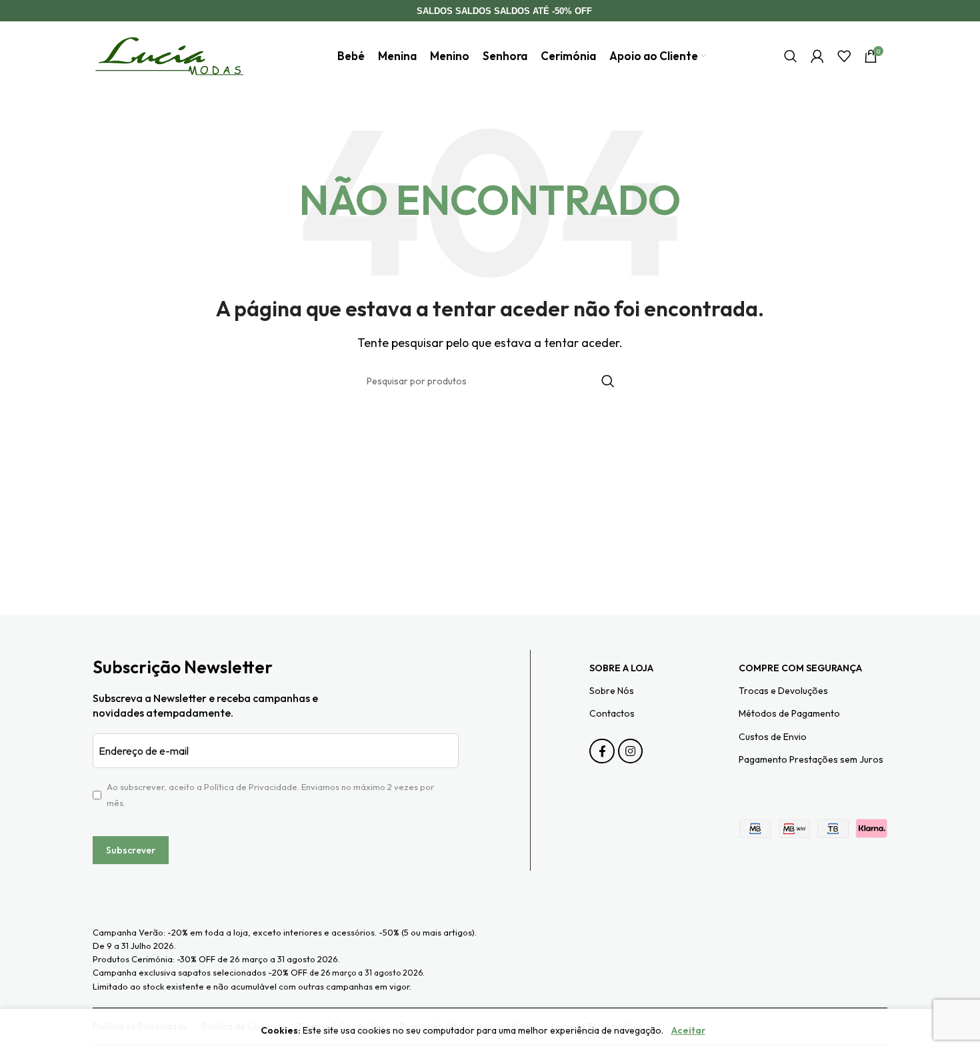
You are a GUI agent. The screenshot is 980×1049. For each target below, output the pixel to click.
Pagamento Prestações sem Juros (811, 759)
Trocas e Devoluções (783, 691)
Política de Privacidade (250, 786)
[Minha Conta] (817, 56)
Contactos (612, 713)
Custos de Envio (773, 737)
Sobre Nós (611, 691)
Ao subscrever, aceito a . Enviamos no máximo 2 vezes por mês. (270, 794)
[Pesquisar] (790, 56)
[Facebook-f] (601, 751)
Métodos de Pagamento (789, 713)
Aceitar (688, 1030)
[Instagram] (630, 751)
